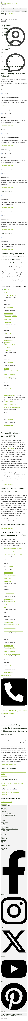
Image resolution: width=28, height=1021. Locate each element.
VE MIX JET (7, 350)
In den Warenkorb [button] (8, 314)
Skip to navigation (5, 3)
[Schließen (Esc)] (1, 1018)
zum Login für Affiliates (12, 829)
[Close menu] (1, 2)
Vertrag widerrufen (5, 845)
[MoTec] (15, 602)
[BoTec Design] (15, 316)
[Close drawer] (1, 6)
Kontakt (6, 49)
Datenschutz (4, 838)
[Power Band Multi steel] (15, 290)
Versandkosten (10, 307)
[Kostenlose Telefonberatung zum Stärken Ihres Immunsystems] (14, 707)
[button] (3, 52)
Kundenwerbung (5, 830)
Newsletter (3, 824)
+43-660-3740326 (5, 720)
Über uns (3, 820)
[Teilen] (2, 1018)
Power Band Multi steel (10, 295)
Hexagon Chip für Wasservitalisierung (13, 631)
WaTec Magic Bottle (9, 377)
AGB (2, 837)
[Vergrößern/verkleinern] (6, 1018)
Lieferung (3, 842)
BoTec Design (7, 322)
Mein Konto (7, 24)
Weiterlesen (6, 369)
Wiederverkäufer (5, 831)
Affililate (3, 829)
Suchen (3, 21)
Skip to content (13, 3)
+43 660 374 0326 (9, 813)
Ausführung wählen (9, 395)
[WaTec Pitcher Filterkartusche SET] (15, 549)
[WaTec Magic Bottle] (15, 371)
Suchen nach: (4, 19)
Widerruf (3, 841)
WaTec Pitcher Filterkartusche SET (13, 555)
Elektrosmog (11, 448)
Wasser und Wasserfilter (9, 374)
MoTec (5, 607)
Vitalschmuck (15, 292)
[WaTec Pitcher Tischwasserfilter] (15, 401)
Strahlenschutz (7, 292)
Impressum (3, 840)
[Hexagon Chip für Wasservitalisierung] (15, 625)
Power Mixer (7, 347)
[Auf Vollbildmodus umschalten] (4, 1018)
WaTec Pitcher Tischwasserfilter (12, 407)
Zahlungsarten (4, 822)
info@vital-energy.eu (10, 815)
